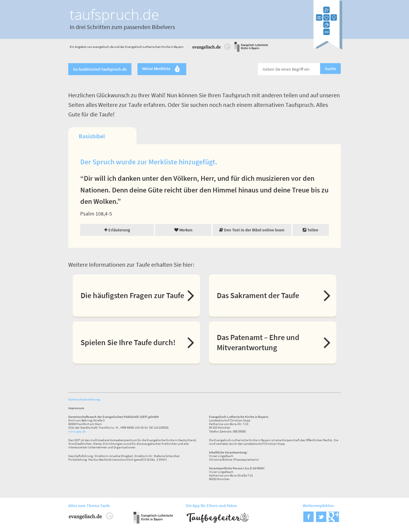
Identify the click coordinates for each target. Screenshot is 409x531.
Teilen (312, 230)
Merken (185, 230)
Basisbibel (92, 136)
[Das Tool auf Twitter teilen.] (321, 520)
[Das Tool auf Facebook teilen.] (308, 520)
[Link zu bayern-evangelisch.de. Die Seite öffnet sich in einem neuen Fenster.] (251, 50)
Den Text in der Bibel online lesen (253, 230)
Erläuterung (118, 230)
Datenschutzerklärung (84, 399)
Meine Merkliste (160, 69)
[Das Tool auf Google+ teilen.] (333, 520)
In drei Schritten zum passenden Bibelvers (122, 27)
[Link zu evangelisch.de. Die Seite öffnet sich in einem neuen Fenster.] (212, 50)
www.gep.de (77, 431)
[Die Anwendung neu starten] (327, 48)
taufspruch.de (114, 14)
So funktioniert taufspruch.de (100, 69)
